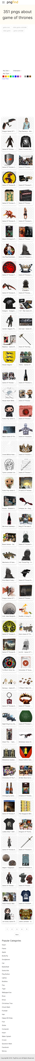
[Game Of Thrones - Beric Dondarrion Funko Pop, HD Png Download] (26, 394)
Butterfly (5, 956)
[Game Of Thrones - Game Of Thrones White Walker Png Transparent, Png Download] (9, 142)
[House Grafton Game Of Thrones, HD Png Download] (26, 753)
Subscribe (5, 970)
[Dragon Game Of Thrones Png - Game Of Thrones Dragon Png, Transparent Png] (9, 124)
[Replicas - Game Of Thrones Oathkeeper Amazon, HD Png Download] (9, 340)
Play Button (6, 974)
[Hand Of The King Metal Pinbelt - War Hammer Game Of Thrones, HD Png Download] (26, 340)
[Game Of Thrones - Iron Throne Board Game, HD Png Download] (26, 591)
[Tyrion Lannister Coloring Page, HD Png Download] (9, 465)
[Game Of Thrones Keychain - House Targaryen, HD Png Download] (9, 699)
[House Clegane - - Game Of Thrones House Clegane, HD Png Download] (9, 358)
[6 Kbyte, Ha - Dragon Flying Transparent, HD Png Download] (26, 501)
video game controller (20, 27)
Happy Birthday (7, 1018)
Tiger (4, 989)
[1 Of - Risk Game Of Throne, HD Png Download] (26, 304)
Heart (4, 945)
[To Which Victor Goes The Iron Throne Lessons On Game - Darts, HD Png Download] (9, 663)
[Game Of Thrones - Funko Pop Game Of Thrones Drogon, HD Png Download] (9, 376)
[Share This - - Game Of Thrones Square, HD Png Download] (9, 735)
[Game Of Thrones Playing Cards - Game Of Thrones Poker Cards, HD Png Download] (26, 178)
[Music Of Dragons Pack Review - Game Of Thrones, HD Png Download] (9, 232)
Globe (4, 1025)
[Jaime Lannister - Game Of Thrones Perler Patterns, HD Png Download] (26, 914)
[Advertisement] (17, 50)
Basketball (5, 967)
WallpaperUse (6, 992)
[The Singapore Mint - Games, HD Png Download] (26, 807)
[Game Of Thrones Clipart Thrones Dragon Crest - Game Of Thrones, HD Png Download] (9, 160)
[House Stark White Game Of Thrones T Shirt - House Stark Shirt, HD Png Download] (9, 394)
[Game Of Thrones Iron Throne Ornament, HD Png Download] (26, 537)
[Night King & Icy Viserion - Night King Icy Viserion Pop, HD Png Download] (9, 717)
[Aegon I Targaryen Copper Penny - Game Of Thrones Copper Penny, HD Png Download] (9, 861)
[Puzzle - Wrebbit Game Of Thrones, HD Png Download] (9, 501)
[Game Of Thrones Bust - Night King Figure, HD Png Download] (26, 430)
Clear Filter (5, 79)
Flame (4, 948)
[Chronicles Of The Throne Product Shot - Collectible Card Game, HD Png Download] (9, 771)
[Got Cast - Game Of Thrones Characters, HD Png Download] (26, 322)
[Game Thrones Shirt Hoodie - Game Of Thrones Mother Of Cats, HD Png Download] (26, 142)
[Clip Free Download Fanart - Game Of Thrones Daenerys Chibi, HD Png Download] (9, 250)
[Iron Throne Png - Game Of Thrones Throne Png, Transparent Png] (26, 555)
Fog (3, 985)
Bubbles (5, 981)
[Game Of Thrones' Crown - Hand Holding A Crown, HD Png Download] (26, 699)
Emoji (4, 1000)
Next (17, 934)
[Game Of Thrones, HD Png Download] (26, 286)
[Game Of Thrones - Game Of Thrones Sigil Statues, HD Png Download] (26, 879)
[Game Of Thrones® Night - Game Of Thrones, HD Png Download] (26, 897)
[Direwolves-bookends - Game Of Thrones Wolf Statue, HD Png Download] (9, 753)
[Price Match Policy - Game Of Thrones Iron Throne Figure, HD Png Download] (9, 573)
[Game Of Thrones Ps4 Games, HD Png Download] (9, 807)
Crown (4, 1040)
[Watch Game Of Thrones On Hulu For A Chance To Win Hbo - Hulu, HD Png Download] (9, 430)
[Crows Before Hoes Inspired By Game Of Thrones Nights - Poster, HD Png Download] (9, 448)
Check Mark (6, 1007)
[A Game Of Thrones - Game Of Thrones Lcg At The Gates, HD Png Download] (26, 789)
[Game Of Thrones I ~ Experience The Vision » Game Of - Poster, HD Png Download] (26, 412)
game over (6, 27)
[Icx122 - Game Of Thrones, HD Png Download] (26, 645)
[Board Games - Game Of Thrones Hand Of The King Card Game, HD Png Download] (9, 537)
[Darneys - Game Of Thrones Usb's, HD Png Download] (9, 681)
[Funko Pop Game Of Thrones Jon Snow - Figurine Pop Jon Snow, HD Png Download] (9, 412)
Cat (3, 963)
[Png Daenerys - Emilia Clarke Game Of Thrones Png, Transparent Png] (26, 124)
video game (6, 31)
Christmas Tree (7, 1003)
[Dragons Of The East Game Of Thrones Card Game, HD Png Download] (26, 825)
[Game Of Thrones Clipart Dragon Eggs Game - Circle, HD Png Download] (26, 717)
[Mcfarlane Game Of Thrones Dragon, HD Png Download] (26, 735)
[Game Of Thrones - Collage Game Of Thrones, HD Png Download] (26, 160)
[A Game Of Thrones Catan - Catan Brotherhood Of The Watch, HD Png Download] (26, 483)
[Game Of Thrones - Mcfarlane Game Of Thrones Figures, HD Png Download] (9, 879)
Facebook (5, 1047)
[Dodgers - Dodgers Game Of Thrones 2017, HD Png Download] (9, 304)
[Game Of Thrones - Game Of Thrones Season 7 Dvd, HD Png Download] (26, 232)
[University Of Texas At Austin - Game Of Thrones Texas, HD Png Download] (26, 663)
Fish (3, 1022)
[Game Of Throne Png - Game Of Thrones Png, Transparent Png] (26, 573)
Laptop (4, 978)
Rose (3, 996)
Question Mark (7, 1044)
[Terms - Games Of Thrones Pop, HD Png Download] (26, 358)
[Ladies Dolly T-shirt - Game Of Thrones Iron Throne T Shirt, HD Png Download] (9, 825)
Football (4, 1011)
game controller (18, 31)
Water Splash (6, 1036)
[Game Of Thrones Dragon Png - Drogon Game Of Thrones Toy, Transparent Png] (9, 286)
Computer (5, 1029)
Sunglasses (6, 959)
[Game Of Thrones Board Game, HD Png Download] (9, 645)
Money (4, 1051)
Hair (3, 1014)
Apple (4, 952)
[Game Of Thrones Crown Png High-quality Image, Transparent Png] (26, 448)
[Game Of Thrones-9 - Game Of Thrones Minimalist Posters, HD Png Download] (26, 861)
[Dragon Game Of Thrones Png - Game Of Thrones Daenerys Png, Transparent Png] (9, 591)
